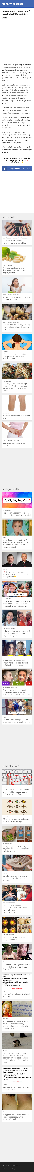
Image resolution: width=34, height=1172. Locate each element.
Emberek (5, 569)
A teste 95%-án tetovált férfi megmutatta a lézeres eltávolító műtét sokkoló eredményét (16, 662)
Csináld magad (8, 238)
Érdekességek (7, 510)
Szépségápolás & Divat (20, 238)
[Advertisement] (17, 41)
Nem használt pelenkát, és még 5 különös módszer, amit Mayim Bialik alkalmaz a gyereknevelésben (16, 908)
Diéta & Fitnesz (7, 265)
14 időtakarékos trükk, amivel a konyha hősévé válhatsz (15, 938)
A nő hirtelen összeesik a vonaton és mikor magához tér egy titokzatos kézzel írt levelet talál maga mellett (16, 1024)
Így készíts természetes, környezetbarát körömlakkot (14, 242)
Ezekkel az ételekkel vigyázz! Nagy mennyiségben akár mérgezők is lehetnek (17, 327)
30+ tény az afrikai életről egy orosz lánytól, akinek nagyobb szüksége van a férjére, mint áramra (15, 387)
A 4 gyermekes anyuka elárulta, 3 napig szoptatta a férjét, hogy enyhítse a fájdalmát (16, 633)
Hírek (4, 537)
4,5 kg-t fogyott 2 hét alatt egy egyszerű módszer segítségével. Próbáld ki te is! (16, 848)
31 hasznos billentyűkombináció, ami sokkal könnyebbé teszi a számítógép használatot (16, 792)
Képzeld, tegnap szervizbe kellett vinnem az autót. (16, 1088)
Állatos (5, 1050)
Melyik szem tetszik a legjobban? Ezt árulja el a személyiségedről (16, 820)
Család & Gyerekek (9, 628)
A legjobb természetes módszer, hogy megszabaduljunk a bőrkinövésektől (16, 1117)
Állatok (5, 717)
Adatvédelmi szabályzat (9, 1169)
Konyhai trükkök (8, 934)
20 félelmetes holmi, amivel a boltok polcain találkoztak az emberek (15, 878)
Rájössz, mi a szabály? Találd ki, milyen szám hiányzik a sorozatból (17, 514)
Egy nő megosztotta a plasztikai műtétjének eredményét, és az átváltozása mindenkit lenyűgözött (16, 692)
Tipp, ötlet (6, 787)
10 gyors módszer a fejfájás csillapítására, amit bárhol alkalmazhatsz (14, 356)
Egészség (16, 295)
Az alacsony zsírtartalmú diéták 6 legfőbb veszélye (16, 298)
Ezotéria (6, 816)
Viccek (5, 991)
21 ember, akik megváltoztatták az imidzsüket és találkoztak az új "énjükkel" (17, 967)
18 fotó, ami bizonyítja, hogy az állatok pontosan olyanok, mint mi (16, 721)
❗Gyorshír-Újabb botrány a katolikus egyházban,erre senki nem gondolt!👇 (15, 574)
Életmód (5, 962)
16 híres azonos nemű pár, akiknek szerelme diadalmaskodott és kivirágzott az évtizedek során (17, 603)
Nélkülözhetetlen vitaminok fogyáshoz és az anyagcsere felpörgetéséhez (14, 270)
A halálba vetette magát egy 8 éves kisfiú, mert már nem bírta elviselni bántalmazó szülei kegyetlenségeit (15, 543)
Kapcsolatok (7, 381)
